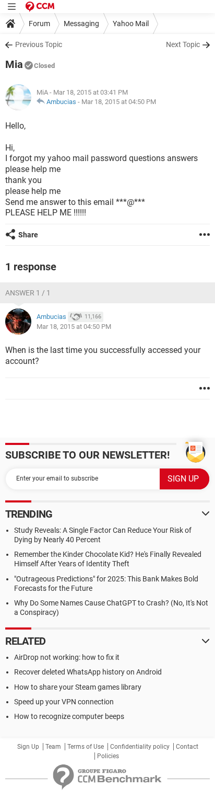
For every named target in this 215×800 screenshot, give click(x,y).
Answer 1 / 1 (28, 293)
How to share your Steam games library (77, 687)
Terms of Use (85, 746)
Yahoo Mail (131, 23)
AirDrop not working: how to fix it (67, 657)
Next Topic (183, 44)
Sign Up (28, 746)
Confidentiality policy (140, 746)
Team (53, 746)
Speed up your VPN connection (64, 702)
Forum (39, 23)
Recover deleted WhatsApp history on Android (88, 672)
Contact (187, 746)
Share (28, 235)
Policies (108, 756)
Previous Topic (38, 44)
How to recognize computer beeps (69, 716)
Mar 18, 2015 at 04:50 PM (118, 102)
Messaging (81, 23)
